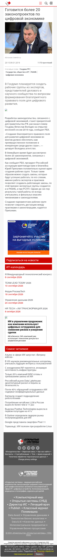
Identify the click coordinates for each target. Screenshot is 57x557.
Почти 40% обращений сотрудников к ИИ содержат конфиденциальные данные (26, 390)
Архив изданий (43, 454)
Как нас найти (44, 452)
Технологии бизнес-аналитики (27, 518)
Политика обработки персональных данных (27, 457)
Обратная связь (28, 452)
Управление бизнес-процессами (28, 528)
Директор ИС (18, 504)
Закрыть (39, 554)
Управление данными (35, 515)
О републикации (22, 454)
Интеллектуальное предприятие (28, 525)
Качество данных (33, 521)
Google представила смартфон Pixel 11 (25, 422)
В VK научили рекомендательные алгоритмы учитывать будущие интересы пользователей (28, 362)
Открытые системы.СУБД (29, 501)
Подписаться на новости (22, 260)
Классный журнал (36, 508)
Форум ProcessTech (15, 291)
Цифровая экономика (15, 75)
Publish (15, 508)
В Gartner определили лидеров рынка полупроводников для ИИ (24, 416)
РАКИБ (33, 72)
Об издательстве (13, 452)
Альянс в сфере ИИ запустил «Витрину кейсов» (25, 356)
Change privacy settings (27, 459)
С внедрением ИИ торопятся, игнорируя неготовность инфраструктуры (26, 368)
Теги (33, 454)
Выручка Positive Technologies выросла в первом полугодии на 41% (26, 410)
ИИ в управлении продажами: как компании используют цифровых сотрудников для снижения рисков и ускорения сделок (25, 327)
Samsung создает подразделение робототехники (22, 397)
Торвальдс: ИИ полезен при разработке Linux (28, 426)
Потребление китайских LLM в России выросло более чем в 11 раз (24, 403)
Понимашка (29, 511)
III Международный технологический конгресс (28, 274)
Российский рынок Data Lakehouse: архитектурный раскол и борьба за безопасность (23, 383)
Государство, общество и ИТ (17, 72)
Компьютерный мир (29, 497)
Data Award (14, 515)
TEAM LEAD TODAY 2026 (18, 282)
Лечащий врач (40, 504)
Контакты (9, 454)
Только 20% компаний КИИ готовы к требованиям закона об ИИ (23, 375)
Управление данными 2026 (19, 299)
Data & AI (17, 521)
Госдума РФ (25, 69)
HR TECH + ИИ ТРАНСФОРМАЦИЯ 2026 (26, 308)
